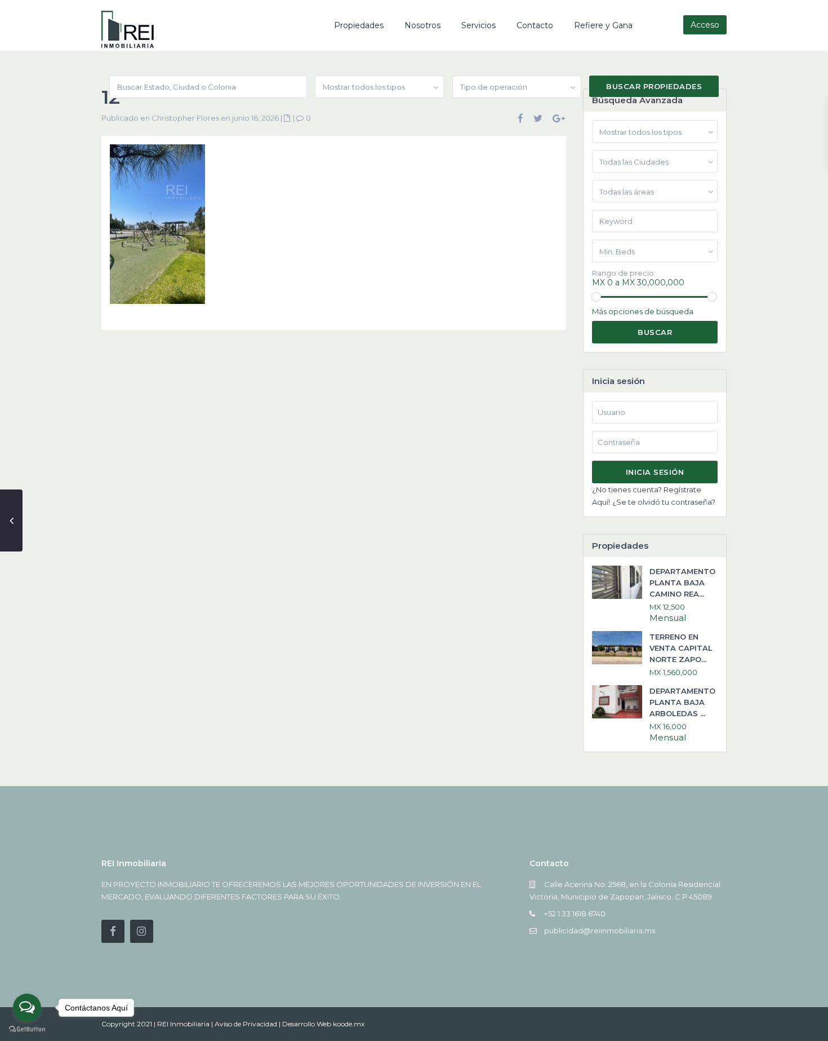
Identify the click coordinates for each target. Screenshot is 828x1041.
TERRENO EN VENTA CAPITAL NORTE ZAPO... (681, 648)
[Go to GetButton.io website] (27, 1029)
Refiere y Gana (603, 25)
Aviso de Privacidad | (248, 1024)
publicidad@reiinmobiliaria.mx (600, 930)
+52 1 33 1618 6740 (575, 913)
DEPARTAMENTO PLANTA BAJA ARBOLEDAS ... (682, 702)
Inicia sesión (655, 472)
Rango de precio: (624, 273)
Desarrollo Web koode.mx (323, 1024)
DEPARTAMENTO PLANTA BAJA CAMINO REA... (682, 582)
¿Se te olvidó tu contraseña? (663, 501)
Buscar (655, 332)
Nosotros (422, 25)
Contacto (535, 25)
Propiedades (359, 25)
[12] (157, 228)
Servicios (478, 25)
